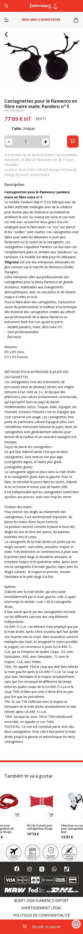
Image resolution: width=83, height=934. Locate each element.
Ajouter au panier (46, 926)
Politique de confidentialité (41, 915)
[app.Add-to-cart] (16, 815)
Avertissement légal (41, 908)
